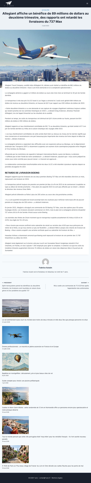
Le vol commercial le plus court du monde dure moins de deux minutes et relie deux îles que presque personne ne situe (45, 320)
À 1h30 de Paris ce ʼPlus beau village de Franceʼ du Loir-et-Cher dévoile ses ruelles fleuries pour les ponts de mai (42, 466)
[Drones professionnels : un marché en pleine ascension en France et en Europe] (45, 335)
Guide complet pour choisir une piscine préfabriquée (20, 381)
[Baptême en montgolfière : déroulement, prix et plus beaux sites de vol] (45, 362)
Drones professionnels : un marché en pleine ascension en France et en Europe (30, 346)
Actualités (45, 10)
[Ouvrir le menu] (87, 3)
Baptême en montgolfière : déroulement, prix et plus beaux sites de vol (27, 373)
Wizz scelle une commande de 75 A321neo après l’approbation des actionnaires (71, 285)
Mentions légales (57, 478)
